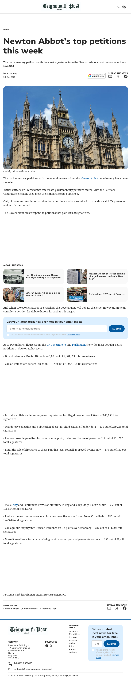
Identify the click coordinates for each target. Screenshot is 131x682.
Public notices (73, 651)
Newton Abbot (89, 178)
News (6, 29)
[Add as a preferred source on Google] (96, 76)
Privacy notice (73, 335)
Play (15, 504)
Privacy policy (73, 642)
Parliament (79, 344)
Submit (116, 328)
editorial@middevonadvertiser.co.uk (33, 669)
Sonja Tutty (12, 73)
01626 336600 (24, 663)
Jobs (71, 646)
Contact (73, 637)
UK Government (56, 344)
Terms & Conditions (74, 633)
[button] (6, 7)
